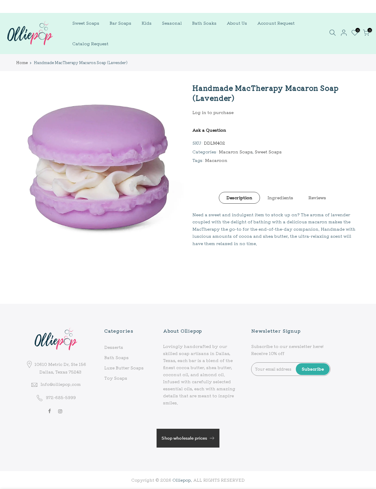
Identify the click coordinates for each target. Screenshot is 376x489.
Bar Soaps (120, 23)
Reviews (317, 197)
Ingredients (280, 197)
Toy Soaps (115, 378)
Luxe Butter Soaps (124, 368)
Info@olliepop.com (61, 384)
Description (239, 197)
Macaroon (216, 160)
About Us (237, 23)
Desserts (113, 347)
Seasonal (172, 23)
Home (22, 62)
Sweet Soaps (85, 23)
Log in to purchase (213, 112)
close (13, 6)
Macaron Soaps (236, 152)
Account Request (276, 23)
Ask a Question (209, 130)
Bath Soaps (116, 357)
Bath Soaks (204, 23)
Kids (147, 23)
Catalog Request (90, 43)
